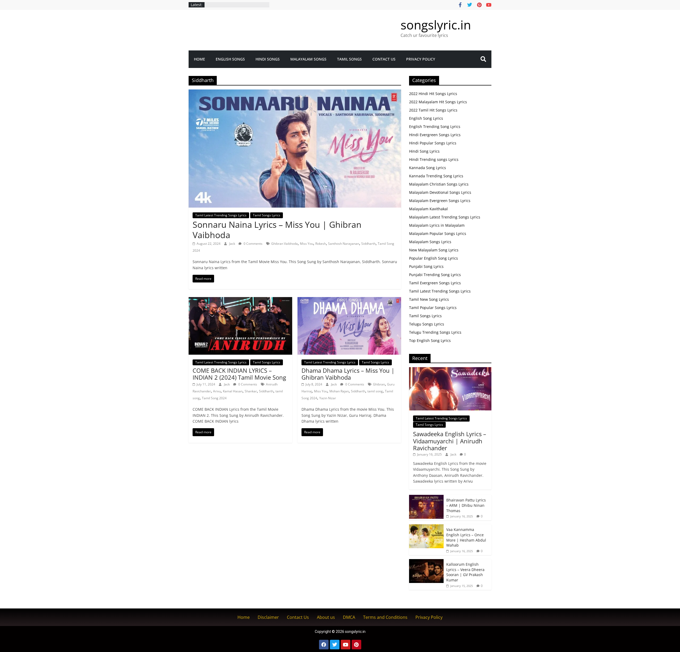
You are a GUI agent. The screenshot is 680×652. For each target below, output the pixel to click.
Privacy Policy (420, 59)
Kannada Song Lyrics (427, 167)
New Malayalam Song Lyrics (433, 249)
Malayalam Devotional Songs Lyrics (440, 192)
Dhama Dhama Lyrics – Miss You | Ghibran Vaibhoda (347, 373)
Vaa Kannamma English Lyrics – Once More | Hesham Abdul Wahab (466, 537)
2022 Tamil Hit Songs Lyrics (433, 110)
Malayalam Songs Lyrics (430, 241)
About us (326, 617)
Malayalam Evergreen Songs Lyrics (439, 200)
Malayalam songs (308, 59)
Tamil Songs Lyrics (266, 215)
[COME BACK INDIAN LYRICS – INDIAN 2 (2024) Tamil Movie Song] (240, 300)
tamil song (375, 391)
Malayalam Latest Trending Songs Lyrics (444, 217)
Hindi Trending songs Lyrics (433, 159)
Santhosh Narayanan (343, 243)
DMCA (349, 617)
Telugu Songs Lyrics (426, 324)
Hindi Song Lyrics (424, 151)
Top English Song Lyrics (430, 340)
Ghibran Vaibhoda (284, 243)
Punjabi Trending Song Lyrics (435, 274)
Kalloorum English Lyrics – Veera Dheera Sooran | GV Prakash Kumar (465, 572)
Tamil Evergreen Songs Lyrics (435, 282)
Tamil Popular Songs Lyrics (433, 307)
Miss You (306, 243)
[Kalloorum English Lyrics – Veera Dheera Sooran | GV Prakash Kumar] (426, 561)
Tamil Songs (349, 59)
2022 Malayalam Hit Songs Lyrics (438, 101)
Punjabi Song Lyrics (426, 266)
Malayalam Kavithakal (428, 208)
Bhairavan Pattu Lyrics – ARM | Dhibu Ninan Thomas (466, 505)
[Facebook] (324, 644)
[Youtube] (345, 644)
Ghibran (379, 384)
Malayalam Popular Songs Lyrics (437, 233)
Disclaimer (268, 617)
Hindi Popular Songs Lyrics (432, 142)
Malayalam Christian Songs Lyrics (439, 184)
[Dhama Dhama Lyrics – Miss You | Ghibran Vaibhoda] (349, 300)
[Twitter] (334, 644)
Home (199, 59)
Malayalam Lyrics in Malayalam (437, 225)
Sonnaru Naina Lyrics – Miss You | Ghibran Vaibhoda (277, 229)
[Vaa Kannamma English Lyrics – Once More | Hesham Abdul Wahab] (426, 527)
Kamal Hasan (233, 391)
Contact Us (384, 59)
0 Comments (252, 243)
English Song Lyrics (426, 118)
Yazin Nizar (327, 398)
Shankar (251, 391)
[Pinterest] (356, 644)
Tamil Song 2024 (214, 398)
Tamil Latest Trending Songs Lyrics (220, 215)
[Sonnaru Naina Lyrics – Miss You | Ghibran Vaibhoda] (295, 93)
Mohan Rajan (339, 391)
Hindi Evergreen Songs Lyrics (435, 134)
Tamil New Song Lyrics (429, 299)
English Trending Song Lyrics (434, 126)
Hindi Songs (268, 59)
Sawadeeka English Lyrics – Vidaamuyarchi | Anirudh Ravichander (449, 441)
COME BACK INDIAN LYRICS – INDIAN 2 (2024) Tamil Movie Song (239, 373)
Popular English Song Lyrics (433, 258)
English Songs (230, 59)
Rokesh (320, 243)
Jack (232, 243)
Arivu (217, 391)
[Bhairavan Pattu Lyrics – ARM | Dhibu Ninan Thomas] (426, 497)
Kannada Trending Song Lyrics (436, 175)
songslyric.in (436, 24)
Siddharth (368, 243)
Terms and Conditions (385, 617)
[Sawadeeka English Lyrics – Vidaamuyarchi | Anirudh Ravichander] (450, 369)
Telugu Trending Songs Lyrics (435, 332)
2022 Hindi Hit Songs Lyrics (433, 93)
